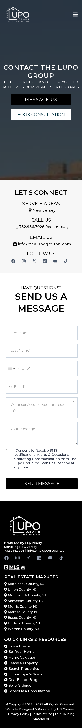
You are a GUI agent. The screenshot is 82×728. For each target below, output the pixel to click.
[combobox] (11, 368)
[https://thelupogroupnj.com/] (18, 15)
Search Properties (24, 669)
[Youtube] (55, 261)
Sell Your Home (21, 652)
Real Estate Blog (23, 680)
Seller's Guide (20, 685)
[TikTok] (66, 261)
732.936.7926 (31, 226)
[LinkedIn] (45, 261)
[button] (75, 15)
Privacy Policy (18, 714)
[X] (34, 261)
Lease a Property (23, 663)
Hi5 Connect (66, 709)
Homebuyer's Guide (25, 674)
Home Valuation (22, 657)
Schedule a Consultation (29, 691)
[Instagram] (24, 261)
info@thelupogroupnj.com (47, 550)
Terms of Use (42, 714)
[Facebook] (13, 261)
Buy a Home (19, 646)
